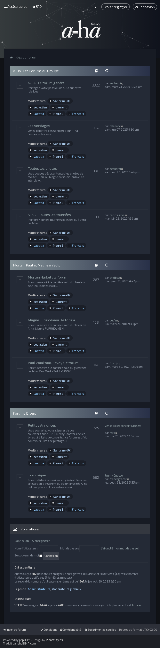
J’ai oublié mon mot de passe (119, 548)
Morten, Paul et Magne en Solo (36, 265)
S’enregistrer (41, 540)
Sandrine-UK (61, 101)
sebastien (40, 107)
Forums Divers (24, 413)
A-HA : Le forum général (47, 83)
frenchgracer (118, 479)
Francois (78, 113)
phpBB (23, 640)
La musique (37, 475)
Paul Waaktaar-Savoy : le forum (53, 363)
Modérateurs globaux (66, 589)
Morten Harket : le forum (47, 277)
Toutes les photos (42, 168)
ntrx (112, 432)
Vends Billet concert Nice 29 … (123, 427)
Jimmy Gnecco (114, 475)
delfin (113, 320)
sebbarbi (115, 83)
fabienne (115, 126)
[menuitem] (37, 6)
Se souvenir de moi (26, 555)
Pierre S (58, 113)
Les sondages (39, 125)
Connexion (21, 540)
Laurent (61, 107)
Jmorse (136, 605)
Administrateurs (39, 589)
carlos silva (117, 215)
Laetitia (39, 113)
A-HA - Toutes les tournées (49, 214)
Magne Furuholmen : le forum (51, 320)
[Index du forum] (80, 29)
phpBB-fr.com (27, 643)
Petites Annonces (42, 425)
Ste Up (114, 363)
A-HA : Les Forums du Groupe (36, 71)
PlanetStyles (54, 640)
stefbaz (115, 277)
